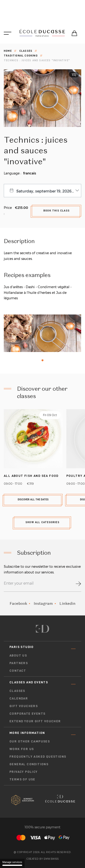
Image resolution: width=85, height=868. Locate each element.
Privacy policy (23, 771)
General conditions (28, 764)
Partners (18, 663)
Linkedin (68, 603)
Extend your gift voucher (35, 721)
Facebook (18, 603)
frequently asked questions (37, 756)
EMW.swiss (51, 859)
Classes (25, 50)
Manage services (12, 862)
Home (8, 50)
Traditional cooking (21, 55)
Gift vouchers (23, 706)
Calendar (18, 698)
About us (18, 655)
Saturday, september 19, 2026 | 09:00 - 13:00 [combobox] (48, 191)
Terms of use (22, 779)
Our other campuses (29, 741)
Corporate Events (27, 713)
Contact (17, 670)
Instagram (43, 603)
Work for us (21, 749)
